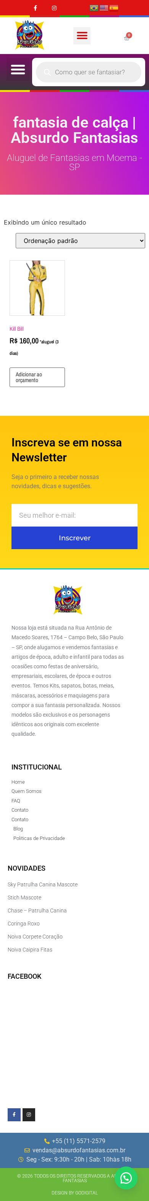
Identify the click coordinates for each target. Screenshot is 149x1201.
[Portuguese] (94, 7)
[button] (82, 35)
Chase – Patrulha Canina (37, 910)
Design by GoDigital (75, 1193)
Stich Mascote (24, 897)
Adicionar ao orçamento (29, 377)
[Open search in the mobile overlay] (88, 72)
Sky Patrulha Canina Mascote (43, 884)
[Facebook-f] (35, 7)
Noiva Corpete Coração (35, 937)
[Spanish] (114, 7)
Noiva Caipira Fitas (30, 950)
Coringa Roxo (24, 923)
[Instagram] (54, 7)
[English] (104, 7)
